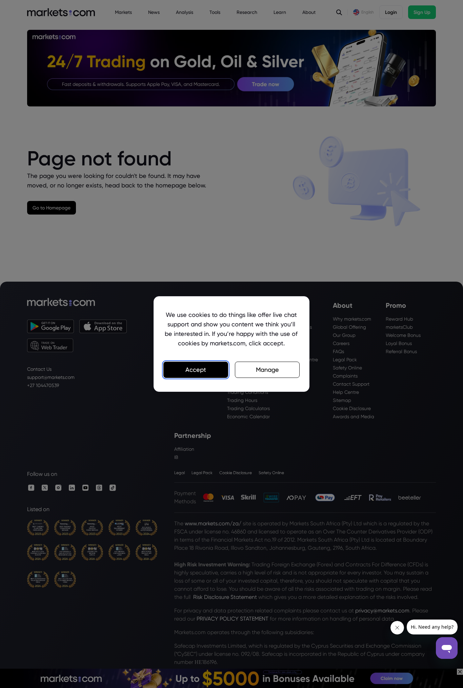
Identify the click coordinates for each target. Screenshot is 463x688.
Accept (195, 369)
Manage (267, 369)
